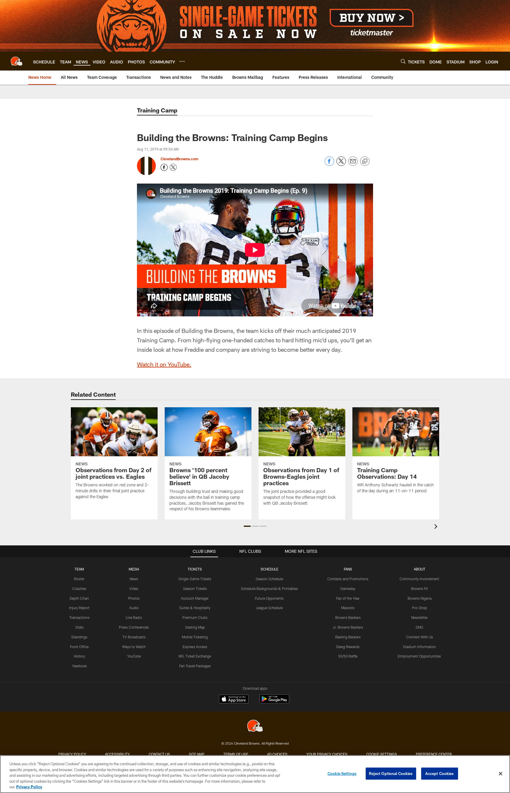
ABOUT (419, 569)
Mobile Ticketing (195, 637)
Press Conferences (134, 627)
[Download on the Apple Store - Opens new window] (234, 700)
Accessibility (117, 754)
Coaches (79, 588)
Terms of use (235, 754)
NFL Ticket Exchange (195, 656)
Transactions (79, 617)
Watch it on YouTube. (164, 364)
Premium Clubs (194, 617)
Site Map (197, 754)
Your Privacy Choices (326, 754)
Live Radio (134, 617)
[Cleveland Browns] (255, 726)
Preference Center (434, 754)
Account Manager (195, 598)
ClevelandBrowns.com (179, 159)
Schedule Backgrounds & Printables (269, 588)
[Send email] (353, 164)
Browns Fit (419, 588)
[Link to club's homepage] (16, 61)
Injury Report (79, 608)
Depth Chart (79, 598)
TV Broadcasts (134, 637)
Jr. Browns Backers (348, 627)
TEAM (79, 569)
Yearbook (79, 666)
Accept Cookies (439, 773)
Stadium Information (419, 647)
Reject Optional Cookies (391, 773)
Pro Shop (419, 608)
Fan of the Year (347, 598)
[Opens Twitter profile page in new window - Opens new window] (173, 167)
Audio (134, 608)
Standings (79, 637)
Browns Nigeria (419, 598)
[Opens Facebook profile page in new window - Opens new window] (164, 167)
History (79, 656)
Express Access (195, 647)
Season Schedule (269, 579)
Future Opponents (269, 598)
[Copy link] (365, 161)
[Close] (500, 773)
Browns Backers (348, 617)
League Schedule (269, 608)
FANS (348, 569)
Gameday (347, 588)
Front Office (79, 647)
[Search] (403, 61)
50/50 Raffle (347, 656)
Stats (79, 627)
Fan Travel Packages (195, 666)
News (134, 579)
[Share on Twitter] (341, 164)
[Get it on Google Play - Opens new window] (274, 702)
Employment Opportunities (419, 656)
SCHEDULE (269, 569)
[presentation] (436, 527)
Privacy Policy (72, 754)
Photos (134, 598)
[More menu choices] (182, 61)
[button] (247, 526)
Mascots (347, 608)
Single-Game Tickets (194, 579)
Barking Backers (348, 637)
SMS (419, 627)
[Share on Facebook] (329, 164)
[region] (255, 774)
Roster (79, 579)
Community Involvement (419, 579)
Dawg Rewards (347, 647)
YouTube (134, 656)
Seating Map (195, 627)
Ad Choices (277, 754)
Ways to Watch (134, 647)
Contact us (159, 754)
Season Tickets (195, 588)
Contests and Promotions (347, 579)
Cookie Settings (381, 754)
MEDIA (134, 569)
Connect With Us (419, 637)
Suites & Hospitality (194, 608)
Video (133, 588)
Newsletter (419, 617)
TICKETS (195, 569)
